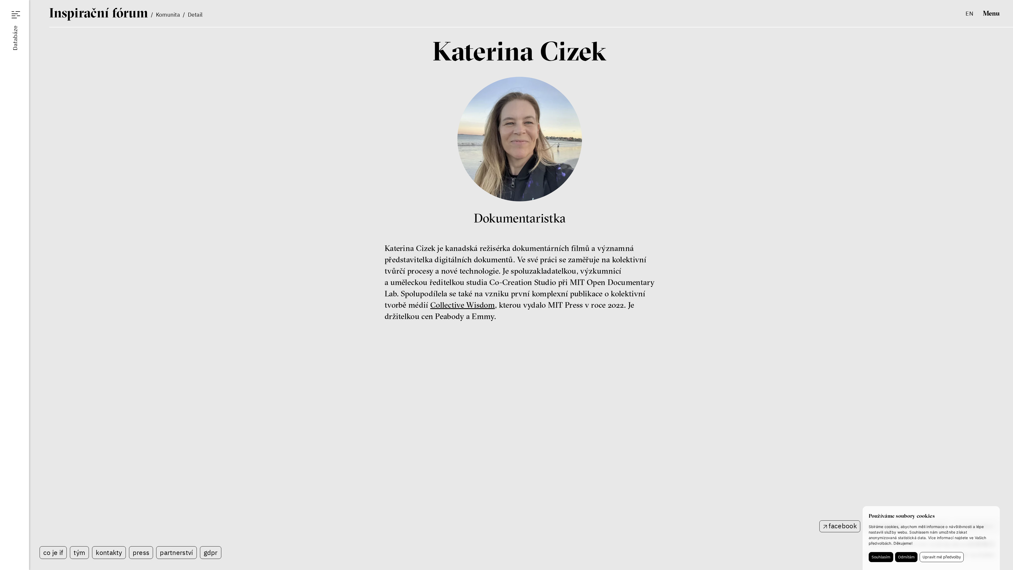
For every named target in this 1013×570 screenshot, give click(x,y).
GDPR (211, 552)
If (98, 12)
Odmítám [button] (906, 556)
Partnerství (176, 552)
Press (141, 552)
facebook (843, 525)
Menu (991, 13)
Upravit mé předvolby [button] (942, 556)
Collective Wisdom (462, 305)
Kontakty (109, 552)
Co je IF (53, 552)
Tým (79, 552)
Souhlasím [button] (881, 556)
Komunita (168, 14)
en (969, 13)
